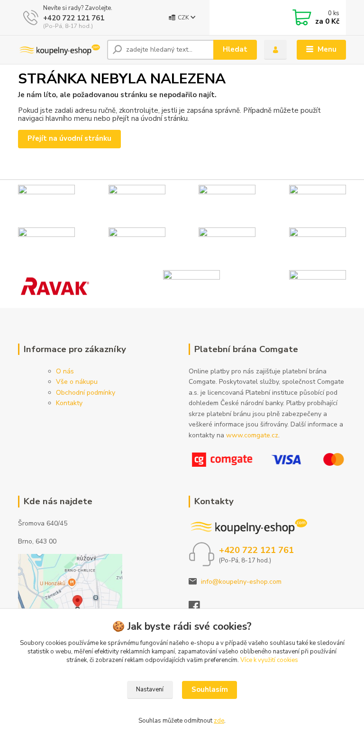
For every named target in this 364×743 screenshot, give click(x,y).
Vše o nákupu (77, 381)
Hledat (235, 49)
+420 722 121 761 (73, 18)
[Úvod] (59, 49)
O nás (65, 371)
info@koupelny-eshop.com (241, 581)
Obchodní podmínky (85, 392)
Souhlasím (209, 689)
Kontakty (69, 403)
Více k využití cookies (269, 660)
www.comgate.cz (252, 435)
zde (219, 720)
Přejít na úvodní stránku (69, 138)
